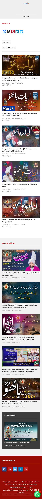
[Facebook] (4, 469)
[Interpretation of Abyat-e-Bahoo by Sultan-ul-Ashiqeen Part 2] (21, 171)
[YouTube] (10, 469)
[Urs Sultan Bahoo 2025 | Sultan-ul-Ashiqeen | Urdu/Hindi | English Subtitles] (21, 260)
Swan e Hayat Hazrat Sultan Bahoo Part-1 (17, 443)
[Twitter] (15, 469)
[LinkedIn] (20, 469)
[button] (37, 494)
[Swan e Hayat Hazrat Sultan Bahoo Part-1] (20, 431)
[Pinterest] (26, 469)
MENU (26, 16)
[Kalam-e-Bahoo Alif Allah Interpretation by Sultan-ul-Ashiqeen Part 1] (21, 207)
